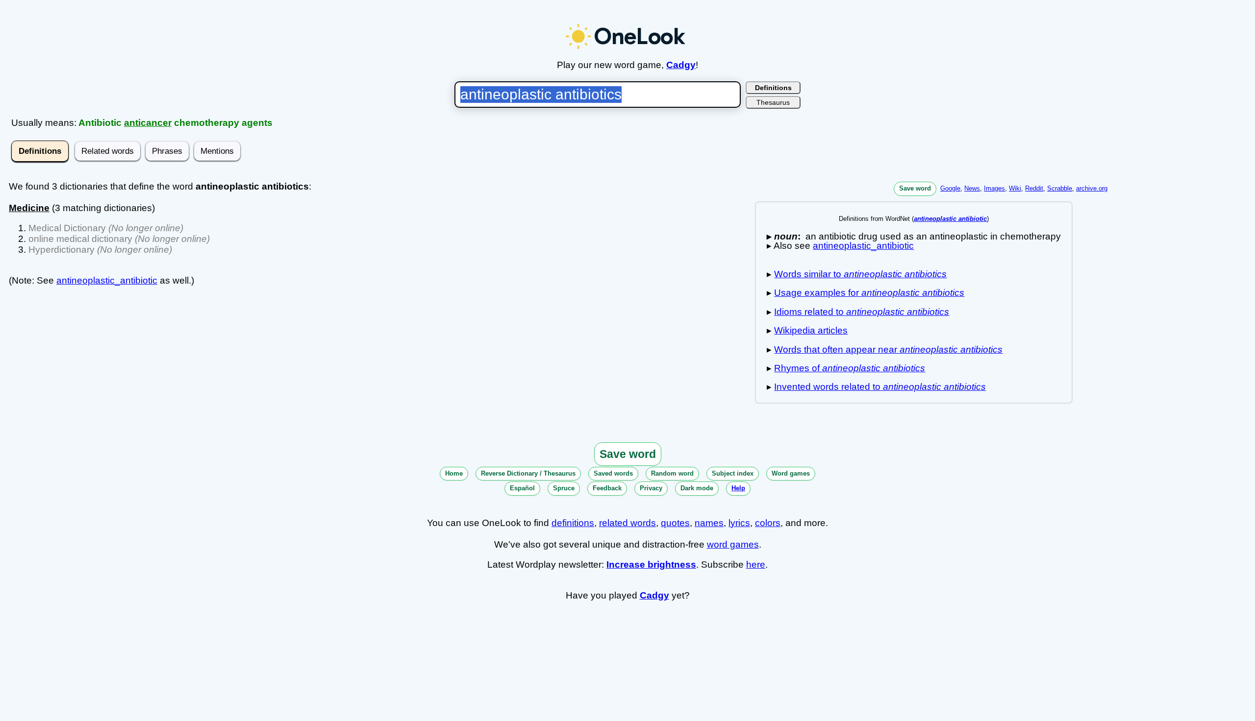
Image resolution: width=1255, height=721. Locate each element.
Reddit (1034, 188)
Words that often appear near (888, 349)
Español (522, 488)
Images (994, 188)
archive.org (1091, 188)
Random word (672, 473)
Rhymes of (849, 368)
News (972, 188)
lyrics (739, 523)
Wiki (1015, 188)
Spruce (564, 488)
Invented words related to (880, 387)
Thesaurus (773, 102)
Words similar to (860, 274)
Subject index (732, 473)
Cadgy (681, 65)
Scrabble (1059, 188)
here (755, 564)
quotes (675, 523)
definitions (573, 523)
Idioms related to (861, 312)
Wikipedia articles (811, 330)
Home (454, 473)
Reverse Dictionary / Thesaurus (528, 473)
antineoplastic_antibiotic (106, 280)
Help (738, 488)
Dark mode (696, 488)
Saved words (613, 473)
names (709, 523)
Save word (915, 188)
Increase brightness (651, 564)
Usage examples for (869, 293)
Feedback (607, 488)
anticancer (148, 123)
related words (627, 523)
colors (767, 523)
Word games (791, 473)
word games (733, 544)
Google (950, 188)
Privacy (651, 488)
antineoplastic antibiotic (950, 218)
